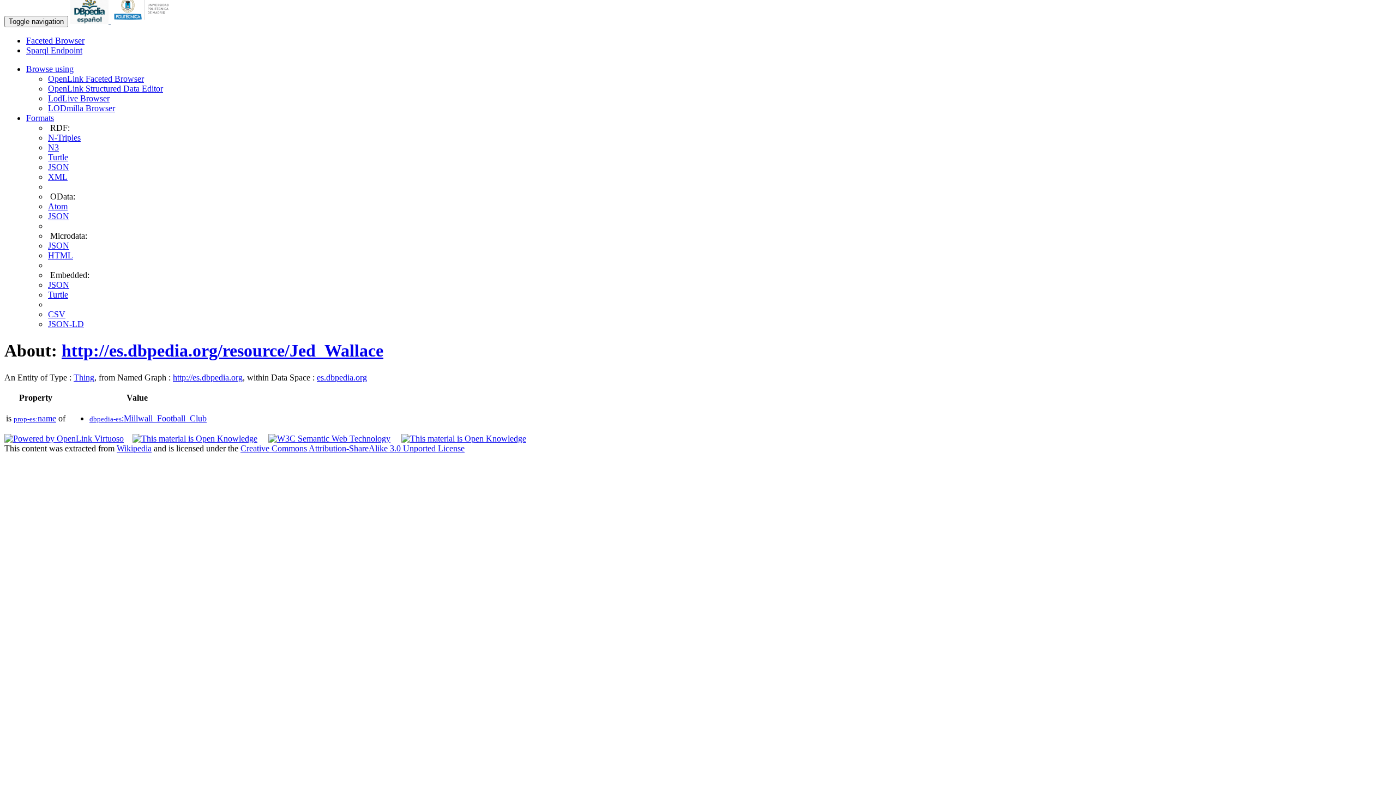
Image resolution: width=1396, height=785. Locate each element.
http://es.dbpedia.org (208, 377)
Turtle (58, 157)
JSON (58, 167)
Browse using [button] (50, 69)
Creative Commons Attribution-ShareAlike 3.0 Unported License (352, 448)
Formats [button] (40, 118)
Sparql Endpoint (54, 50)
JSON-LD (66, 324)
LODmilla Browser (81, 108)
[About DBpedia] (90, 21)
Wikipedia (134, 448)
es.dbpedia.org (342, 377)
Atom (58, 206)
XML (58, 177)
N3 (53, 147)
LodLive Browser (79, 98)
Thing (84, 377)
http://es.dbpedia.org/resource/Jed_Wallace (222, 350)
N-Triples (64, 137)
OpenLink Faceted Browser (96, 78)
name (35, 418)
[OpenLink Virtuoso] (64, 438)
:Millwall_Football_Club (148, 418)
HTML (60, 255)
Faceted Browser (55, 40)
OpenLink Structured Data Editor (105, 88)
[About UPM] (143, 21)
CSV (56, 314)
